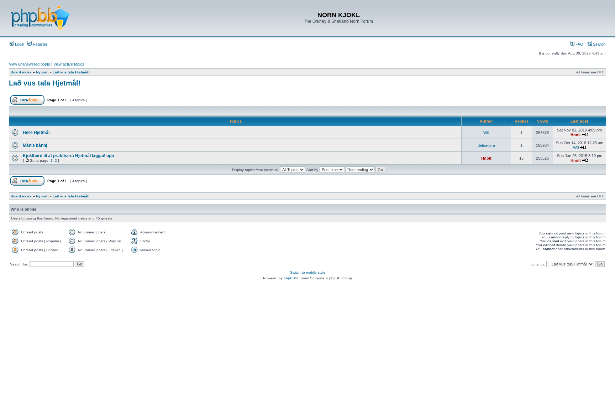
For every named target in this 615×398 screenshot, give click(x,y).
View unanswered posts (29, 64)
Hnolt (576, 135)
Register (39, 44)
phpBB (289, 278)
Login (19, 44)
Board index (21, 72)
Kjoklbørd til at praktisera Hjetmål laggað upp (68, 155)
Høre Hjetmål (36, 132)
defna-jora (486, 145)
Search (598, 44)
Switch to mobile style (307, 272)
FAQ (578, 44)
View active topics (68, 64)
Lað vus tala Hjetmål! (71, 72)
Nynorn (42, 72)
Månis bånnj (35, 145)
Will (486, 132)
